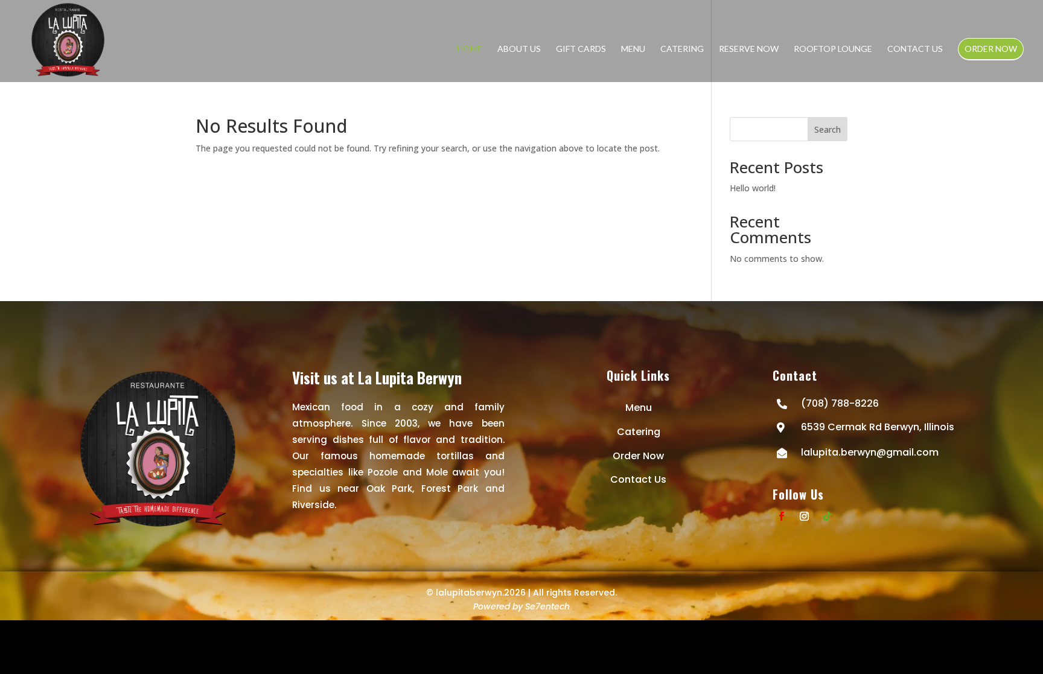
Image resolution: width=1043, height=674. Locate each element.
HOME (469, 48)
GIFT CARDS (581, 48)
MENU (633, 48)
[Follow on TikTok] (827, 516)
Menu (638, 408)
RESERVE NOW (749, 48)
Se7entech (547, 606)
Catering (638, 432)
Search (827, 129)
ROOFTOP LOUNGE (833, 48)
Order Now (638, 456)
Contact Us (638, 479)
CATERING (682, 48)
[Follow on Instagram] (805, 516)
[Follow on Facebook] (782, 516)
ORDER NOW (991, 48)
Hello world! (753, 188)
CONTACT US (915, 48)
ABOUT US (519, 48)
